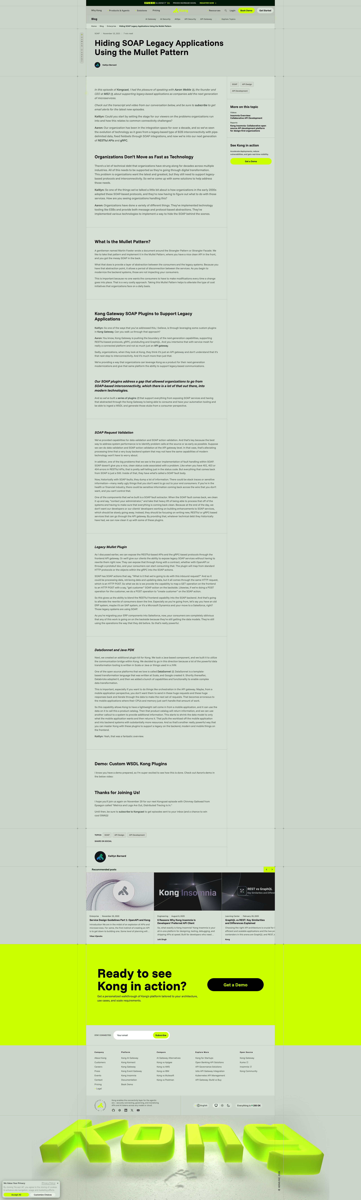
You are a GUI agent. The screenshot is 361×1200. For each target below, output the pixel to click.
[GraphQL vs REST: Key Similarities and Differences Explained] (188, 908)
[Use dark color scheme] (228, 1105)
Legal (98, 1088)
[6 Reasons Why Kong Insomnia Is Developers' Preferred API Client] (120, 908)
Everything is (249, 1105)
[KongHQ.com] (180, 10)
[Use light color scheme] (222, 1105)
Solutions (141, 10)
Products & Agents (118, 10)
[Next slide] (272, 869)
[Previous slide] (266, 869)
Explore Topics (227, 19)
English (201, 1105)
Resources (213, 10)
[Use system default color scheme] (216, 1105)
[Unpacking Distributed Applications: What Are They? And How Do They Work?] (256, 908)
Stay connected (102, 1035)
